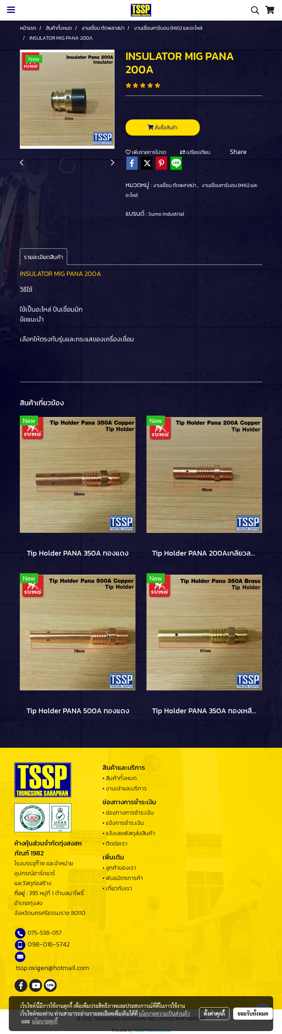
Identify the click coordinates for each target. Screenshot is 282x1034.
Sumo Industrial (166, 214)
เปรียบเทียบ (197, 152)
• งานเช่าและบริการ (124, 788)
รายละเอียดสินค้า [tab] (43, 256)
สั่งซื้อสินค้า (165, 128)
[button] (252, 10)
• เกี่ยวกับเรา (117, 888)
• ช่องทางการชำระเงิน (128, 812)
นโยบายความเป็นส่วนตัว (164, 1013)
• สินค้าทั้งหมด (119, 777)
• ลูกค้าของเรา (119, 867)
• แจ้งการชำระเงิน (123, 822)
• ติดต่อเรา (114, 843)
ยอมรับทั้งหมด (253, 1013)
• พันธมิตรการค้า (122, 877)
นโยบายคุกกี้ (45, 1021)
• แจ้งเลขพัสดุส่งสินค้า (128, 833)
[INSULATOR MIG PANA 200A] (67, 99)
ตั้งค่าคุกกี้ (214, 1013)
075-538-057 (45, 932)
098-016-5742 (49, 944)
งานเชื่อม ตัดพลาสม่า (175, 185)
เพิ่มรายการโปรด (148, 152)
